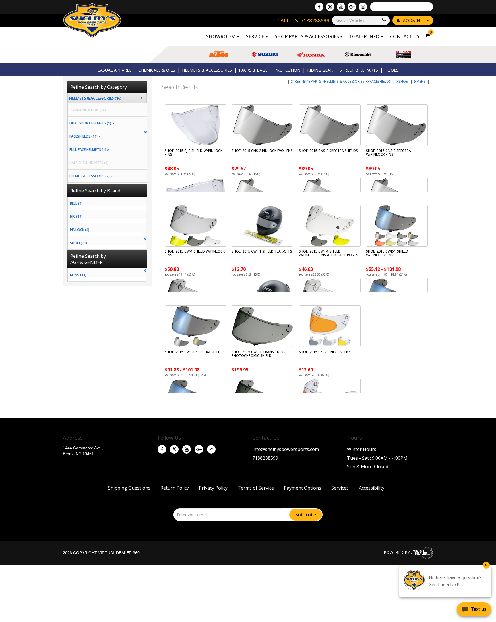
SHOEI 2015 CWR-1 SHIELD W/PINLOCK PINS (387, 253)
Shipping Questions (129, 488)
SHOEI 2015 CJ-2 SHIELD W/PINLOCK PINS (193, 152)
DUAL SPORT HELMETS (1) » (91, 123)
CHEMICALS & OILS (156, 70)
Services (340, 488)
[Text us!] (474, 610)
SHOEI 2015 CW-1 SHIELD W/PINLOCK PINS (195, 253)
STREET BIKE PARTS (359, 70)
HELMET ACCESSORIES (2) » (90, 176)
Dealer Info (365, 36)
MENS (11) (78, 274)
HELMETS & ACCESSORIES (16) (95, 98)
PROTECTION (287, 70)
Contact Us (404, 36)
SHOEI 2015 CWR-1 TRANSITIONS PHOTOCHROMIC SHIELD (258, 353)
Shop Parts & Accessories (307, 36)
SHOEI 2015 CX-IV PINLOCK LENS (325, 351)
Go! (384, 19)
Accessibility (371, 488)
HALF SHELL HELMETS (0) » (89, 162)
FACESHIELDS (381, 81)
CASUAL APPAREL (114, 70)
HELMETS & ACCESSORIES (207, 70)
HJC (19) (76, 216)
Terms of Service (256, 488)
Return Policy (174, 488)
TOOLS (391, 70)
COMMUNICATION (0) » (87, 109)
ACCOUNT (413, 20)
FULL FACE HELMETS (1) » (88, 149)
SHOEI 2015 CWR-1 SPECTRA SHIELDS (194, 351)
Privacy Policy (213, 488)
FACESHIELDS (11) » (84, 136)
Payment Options (302, 488)
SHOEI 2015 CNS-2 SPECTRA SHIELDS (328, 150)
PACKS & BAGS (253, 70)
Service (255, 36)
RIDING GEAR (320, 70)
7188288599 (265, 458)
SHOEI (404, 81)
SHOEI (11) (78, 242)
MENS (421, 81)
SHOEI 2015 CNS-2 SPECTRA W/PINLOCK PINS (388, 152)
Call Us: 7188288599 (303, 20)
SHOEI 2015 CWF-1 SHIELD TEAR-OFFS (262, 251)
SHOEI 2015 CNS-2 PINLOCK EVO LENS (262, 150)
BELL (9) (76, 203)
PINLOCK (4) (79, 229)
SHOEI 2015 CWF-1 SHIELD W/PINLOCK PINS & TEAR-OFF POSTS (328, 253)
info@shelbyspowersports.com (285, 449)
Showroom (221, 36)
